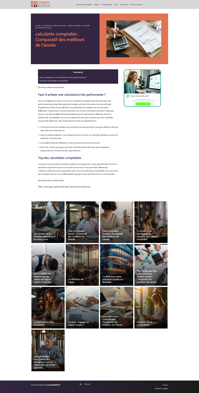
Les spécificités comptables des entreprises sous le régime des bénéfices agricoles (44, 362)
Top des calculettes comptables (53, 80)
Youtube (87, 384)
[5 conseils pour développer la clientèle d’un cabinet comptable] (151, 222)
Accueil (37, 26)
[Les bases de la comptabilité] (151, 308)
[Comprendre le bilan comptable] (48, 308)
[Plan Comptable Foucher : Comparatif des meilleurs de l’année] (116, 222)
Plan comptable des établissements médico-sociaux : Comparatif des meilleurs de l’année (147, 276)
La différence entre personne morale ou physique (112, 279)
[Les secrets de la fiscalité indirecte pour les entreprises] (48, 222)
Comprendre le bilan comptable (44, 323)
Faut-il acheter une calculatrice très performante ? (63, 77)
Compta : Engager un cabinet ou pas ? (78, 323)
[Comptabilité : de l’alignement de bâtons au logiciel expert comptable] (48, 265)
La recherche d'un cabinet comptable (54, 26)
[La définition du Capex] (82, 265)
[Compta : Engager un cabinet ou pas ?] (82, 308)
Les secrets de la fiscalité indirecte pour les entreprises (45, 236)
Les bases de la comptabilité (144, 323)
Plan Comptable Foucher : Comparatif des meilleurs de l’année (112, 235)
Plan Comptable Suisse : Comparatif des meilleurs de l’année (77, 235)
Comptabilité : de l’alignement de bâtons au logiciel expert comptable (43, 277)
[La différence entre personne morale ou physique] (116, 265)
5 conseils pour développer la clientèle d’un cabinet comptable (147, 235)
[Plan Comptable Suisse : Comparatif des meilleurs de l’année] (82, 222)
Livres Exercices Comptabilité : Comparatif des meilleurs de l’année (112, 320)
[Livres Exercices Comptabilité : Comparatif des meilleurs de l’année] (116, 308)
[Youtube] (80, 384)
